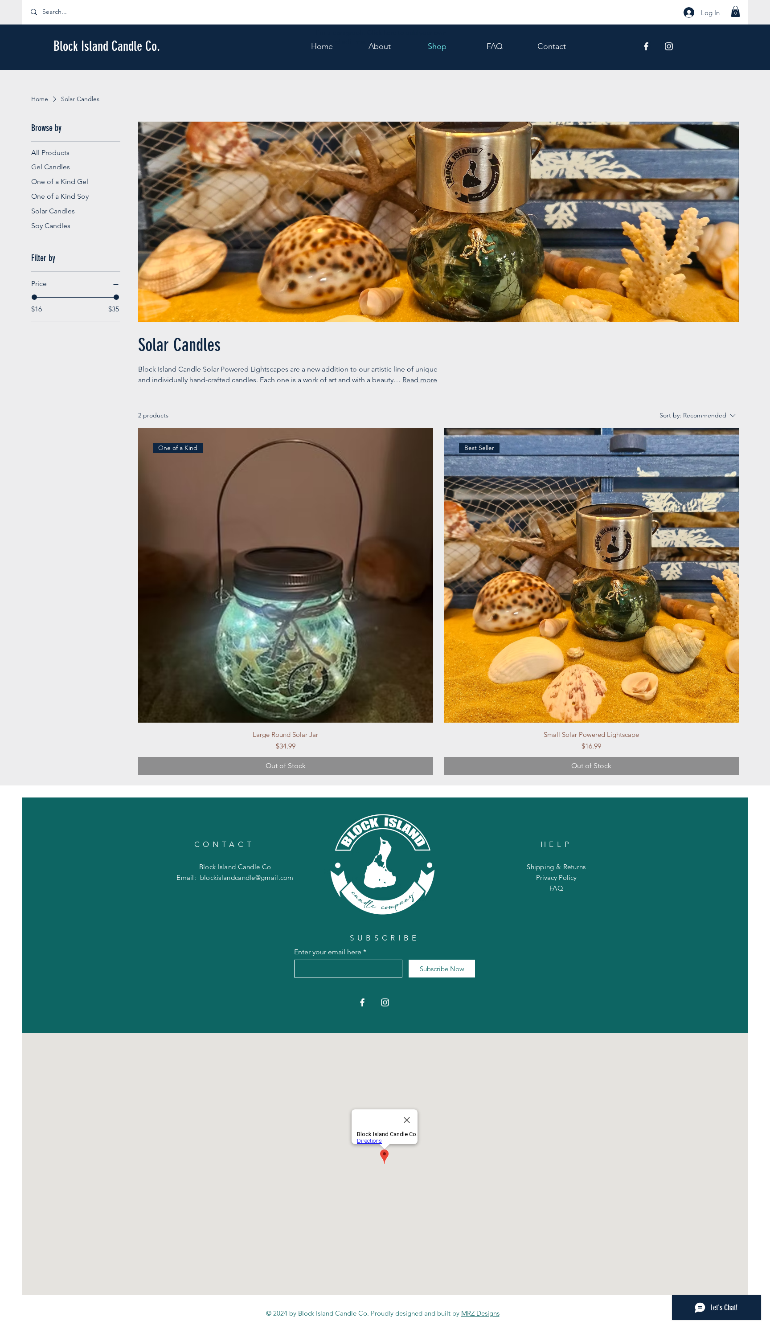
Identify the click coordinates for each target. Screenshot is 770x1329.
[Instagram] (669, 46)
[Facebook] (646, 46)
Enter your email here (327, 952)
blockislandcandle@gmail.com (247, 877)
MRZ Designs (480, 1313)
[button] (735, 11)
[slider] (34, 297)
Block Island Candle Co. (106, 46)
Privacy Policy (556, 877)
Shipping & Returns (556, 867)
